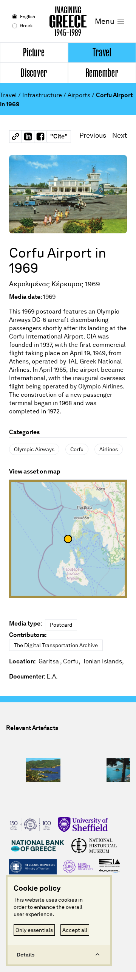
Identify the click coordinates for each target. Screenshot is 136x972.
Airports (79, 95)
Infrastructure (42, 95)
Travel (8, 95)
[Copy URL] (15, 136)
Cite (59, 136)
